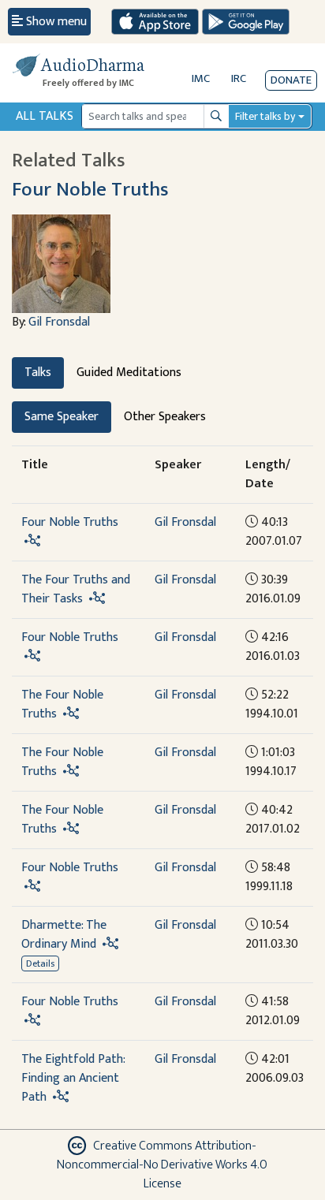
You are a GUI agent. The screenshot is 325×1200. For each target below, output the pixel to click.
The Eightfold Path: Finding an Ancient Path (73, 1078)
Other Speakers (165, 416)
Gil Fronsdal (59, 322)
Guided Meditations (129, 372)
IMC (201, 78)
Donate (291, 80)
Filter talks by (265, 116)
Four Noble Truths (90, 189)
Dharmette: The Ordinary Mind (63, 935)
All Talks (44, 116)
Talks (37, 372)
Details (40, 963)
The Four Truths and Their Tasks (75, 589)
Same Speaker (61, 416)
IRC (238, 78)
